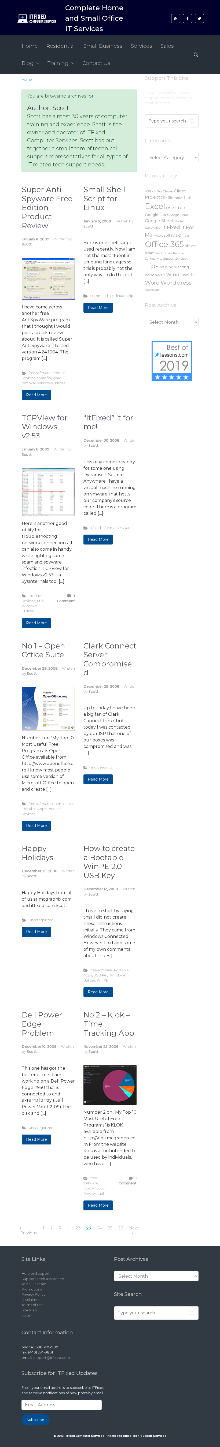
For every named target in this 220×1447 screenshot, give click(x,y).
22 (78, 1228)
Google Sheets (160, 220)
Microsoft (161, 235)
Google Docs (157, 214)
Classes (168, 191)
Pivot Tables (163, 253)
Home (26, 79)
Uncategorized (41, 920)
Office (183, 235)
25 (110, 1228)
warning (181, 267)
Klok (87, 1188)
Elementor (175, 197)
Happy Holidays (37, 853)
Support (168, 258)
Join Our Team (33, 1284)
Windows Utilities (51, 383)
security (106, 767)
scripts (131, 296)
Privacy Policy (33, 1294)
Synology (181, 258)
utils (40, 601)
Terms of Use (32, 1305)
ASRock (150, 191)
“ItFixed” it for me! (108, 422)
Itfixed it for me (103, 528)
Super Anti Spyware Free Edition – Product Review (47, 207)
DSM (164, 197)
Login (26, 1315)
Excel (155, 206)
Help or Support (35, 1273)
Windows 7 (155, 275)
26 (120, 1228)
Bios (159, 191)
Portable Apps (34, 809)
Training (166, 267)
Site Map (29, 1310)
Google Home (179, 215)
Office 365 (164, 244)
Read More (36, 395)
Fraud (170, 208)
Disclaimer (30, 1299)
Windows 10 (181, 274)
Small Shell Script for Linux (104, 198)
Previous (28, 1232)
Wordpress (176, 282)
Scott (27, 244)
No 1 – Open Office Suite (43, 650)
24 (99, 1228)
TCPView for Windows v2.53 (45, 426)
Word (152, 282)
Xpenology (152, 290)
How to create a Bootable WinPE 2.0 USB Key (109, 862)
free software (40, 373)
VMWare (124, 528)
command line (102, 296)
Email (188, 197)
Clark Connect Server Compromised (109, 659)
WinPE (102, 980)
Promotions (31, 1289)
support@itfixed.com (51, 1357)
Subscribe (35, 1420)
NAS (174, 235)
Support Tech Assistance (42, 1279)
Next (133, 1228)
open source (62, 804)
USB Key (101, 975)
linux (120, 296)
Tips (152, 266)
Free (180, 207)
